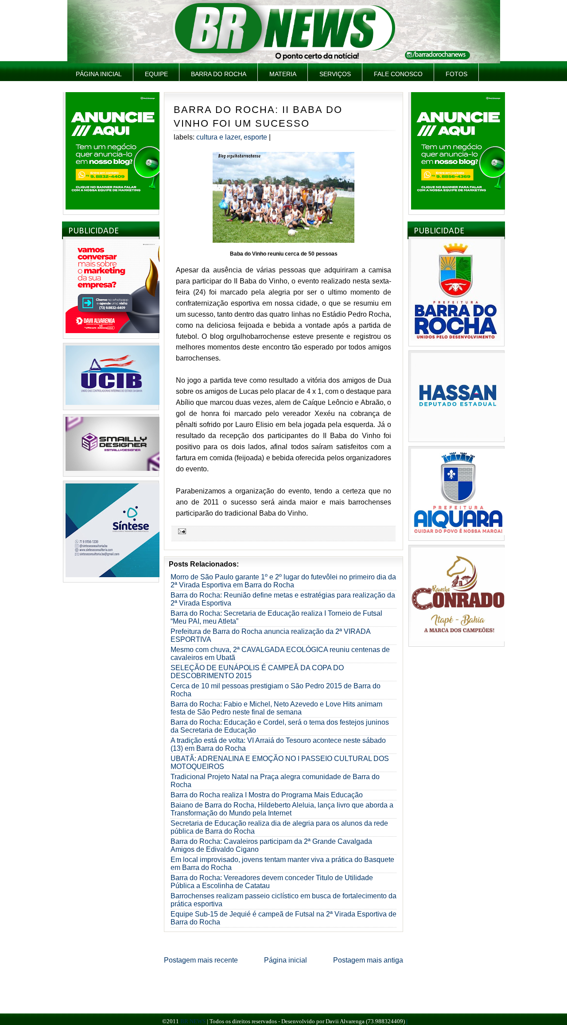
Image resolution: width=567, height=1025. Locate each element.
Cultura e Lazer (218, 137)
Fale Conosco (398, 74)
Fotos (456, 74)
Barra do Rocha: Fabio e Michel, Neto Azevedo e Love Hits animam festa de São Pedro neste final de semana (276, 708)
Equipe (156, 74)
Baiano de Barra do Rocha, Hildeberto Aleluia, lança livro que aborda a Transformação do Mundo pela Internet (282, 809)
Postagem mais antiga (368, 960)
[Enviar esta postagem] (180, 531)
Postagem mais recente (201, 960)
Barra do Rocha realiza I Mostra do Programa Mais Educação (267, 795)
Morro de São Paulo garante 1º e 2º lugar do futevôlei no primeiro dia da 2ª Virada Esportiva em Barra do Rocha (283, 581)
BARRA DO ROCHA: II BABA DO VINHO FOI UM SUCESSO (258, 116)
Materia (282, 74)
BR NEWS (193, 1021)
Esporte (255, 137)
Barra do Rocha (218, 74)
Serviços (335, 74)
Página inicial (99, 74)
